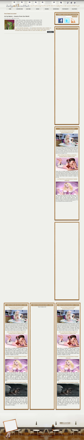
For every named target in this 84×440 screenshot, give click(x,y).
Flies (24, 29)
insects (32, 29)
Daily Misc (28, 9)
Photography (65, 9)
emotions (19, 29)
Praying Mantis (25, 30)
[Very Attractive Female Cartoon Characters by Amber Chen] (67, 170)
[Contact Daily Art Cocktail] (71, 3)
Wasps (39, 30)
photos (21, 30)
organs (45, 29)
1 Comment (44, 30)
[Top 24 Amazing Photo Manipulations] (16, 396)
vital (36, 30)
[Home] (67, 3)
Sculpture (74, 9)
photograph (17, 30)
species (34, 30)
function (29, 29)
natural (42, 29)
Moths (35, 29)
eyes (22, 29)
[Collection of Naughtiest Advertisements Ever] (67, 146)
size (32, 30)
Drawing (47, 9)
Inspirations (56, 9)
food (26, 29)
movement (38, 29)
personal (47, 29)
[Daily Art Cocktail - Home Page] (43, 5)
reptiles (29, 30)
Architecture (19, 9)
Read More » (50, 32)
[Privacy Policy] (74, 3)
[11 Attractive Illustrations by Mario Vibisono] (67, 194)
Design (37, 9)
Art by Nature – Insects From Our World (16, 16)
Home (10, 9)
